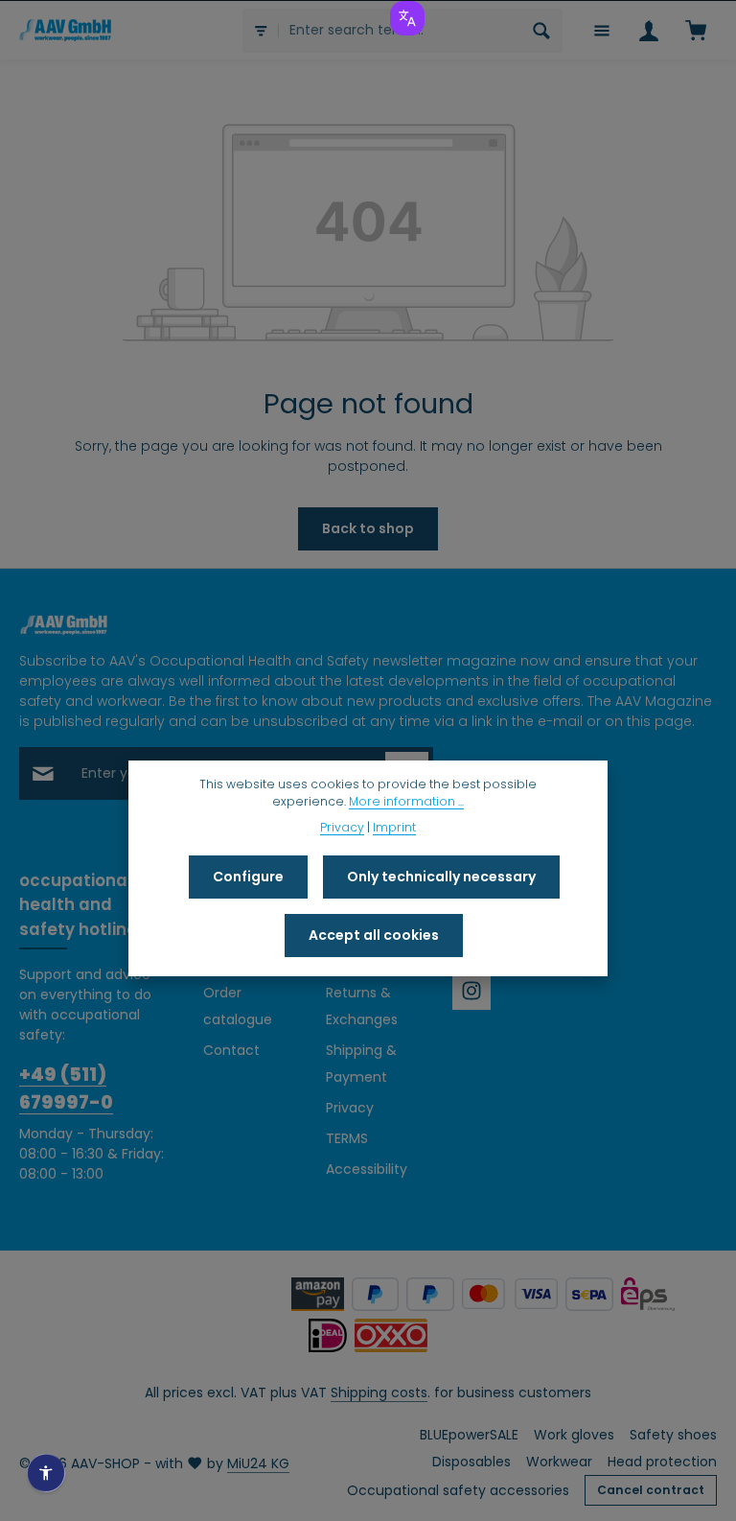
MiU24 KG (258, 1463)
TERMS (347, 1138)
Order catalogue (237, 1006)
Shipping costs (379, 1392)
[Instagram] (471, 990)
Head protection (662, 1461)
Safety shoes (673, 1434)
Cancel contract (650, 1490)
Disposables (471, 1461)
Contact (231, 1050)
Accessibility (366, 1169)
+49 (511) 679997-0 (66, 1088)
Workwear (559, 1461)
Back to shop (368, 528)
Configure (248, 876)
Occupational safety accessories (458, 1490)
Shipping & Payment (361, 1064)
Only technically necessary (441, 876)
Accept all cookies (374, 935)
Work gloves (574, 1434)
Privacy (350, 1107)
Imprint (394, 827)
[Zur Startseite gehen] (65, 29)
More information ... (406, 801)
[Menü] (601, 30)
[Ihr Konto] (648, 30)
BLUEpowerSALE (469, 1434)
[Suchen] (542, 31)
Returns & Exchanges (362, 1006)
